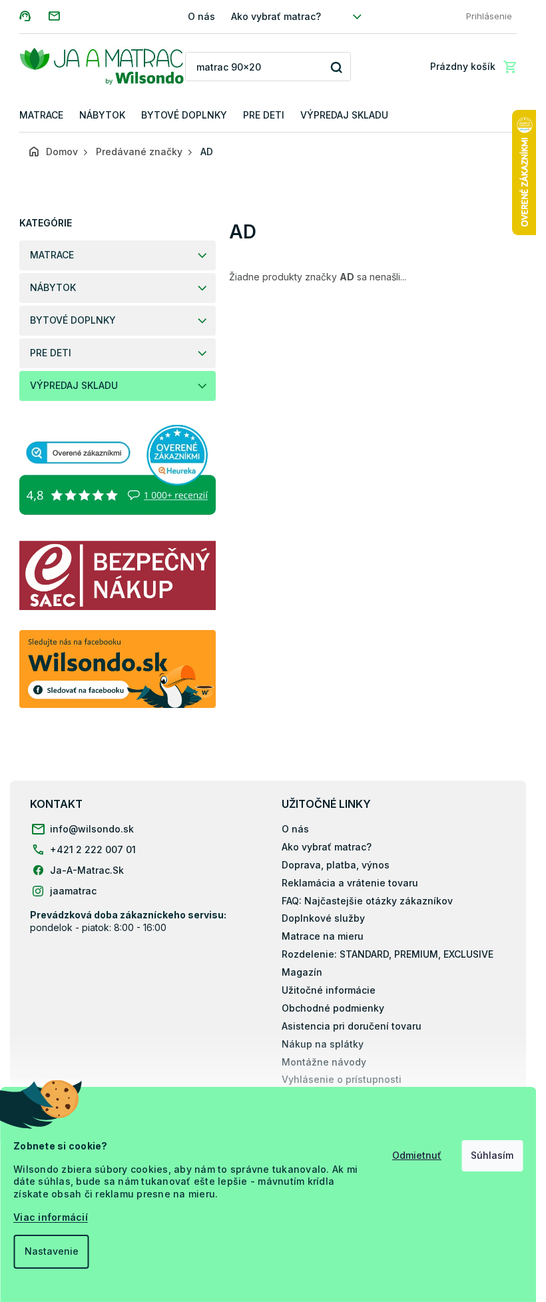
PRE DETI (50, 352)
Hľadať (336, 67)
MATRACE (52, 254)
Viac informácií (50, 1217)
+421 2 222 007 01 (93, 849)
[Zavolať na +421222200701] (33, 15)
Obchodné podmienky (333, 1008)
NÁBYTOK (53, 287)
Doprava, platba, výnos (336, 864)
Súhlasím (492, 1155)
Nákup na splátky (323, 1044)
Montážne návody (324, 1062)
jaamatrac (73, 890)
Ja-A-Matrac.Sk (87, 870)
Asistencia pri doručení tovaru (351, 1026)
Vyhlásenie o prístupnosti (342, 1079)
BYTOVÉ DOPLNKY (73, 320)
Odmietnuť (416, 1155)
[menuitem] (41, 115)
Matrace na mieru (323, 936)
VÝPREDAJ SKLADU (74, 385)
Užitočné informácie (329, 990)
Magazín (302, 972)
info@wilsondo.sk (92, 828)
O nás (201, 16)
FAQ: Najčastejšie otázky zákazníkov (367, 900)
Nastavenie (51, 1251)
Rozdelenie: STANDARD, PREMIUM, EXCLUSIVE (387, 954)
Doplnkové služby (323, 918)
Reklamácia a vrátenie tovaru (350, 882)
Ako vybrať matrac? (276, 16)
